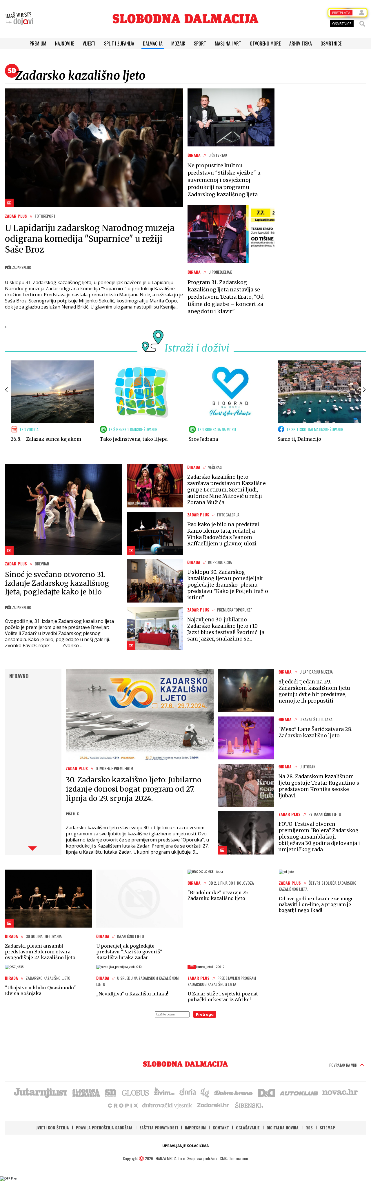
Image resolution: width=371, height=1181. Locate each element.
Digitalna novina (283, 1127)
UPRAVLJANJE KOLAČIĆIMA (185, 1145)
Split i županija (119, 43)
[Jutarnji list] (40, 1092)
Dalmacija (153, 43)
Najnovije (64, 43)
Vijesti (89, 43)
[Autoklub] (299, 1092)
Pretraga (205, 1014)
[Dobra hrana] (234, 1092)
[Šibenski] (249, 1105)
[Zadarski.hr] (213, 1105)
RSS (309, 1127)
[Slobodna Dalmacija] (185, 18)
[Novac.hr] (340, 1092)
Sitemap (327, 1127)
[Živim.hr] (164, 1092)
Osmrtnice (331, 43)
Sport (200, 43)
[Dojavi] (19, 19)
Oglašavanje (248, 1127)
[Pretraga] (362, 24)
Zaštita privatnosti (158, 1127)
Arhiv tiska (300, 43)
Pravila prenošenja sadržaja (104, 1127)
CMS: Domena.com (234, 1158)
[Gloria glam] (205, 1092)
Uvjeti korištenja (52, 1127)
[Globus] (135, 1092)
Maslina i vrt (228, 43)
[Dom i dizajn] (266, 1092)
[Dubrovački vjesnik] (167, 1105)
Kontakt (221, 1127)
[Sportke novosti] (110, 1092)
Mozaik (178, 43)
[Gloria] (187, 1092)
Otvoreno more (265, 43)
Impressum (195, 1127)
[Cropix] (122, 1105)
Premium (38, 43)
